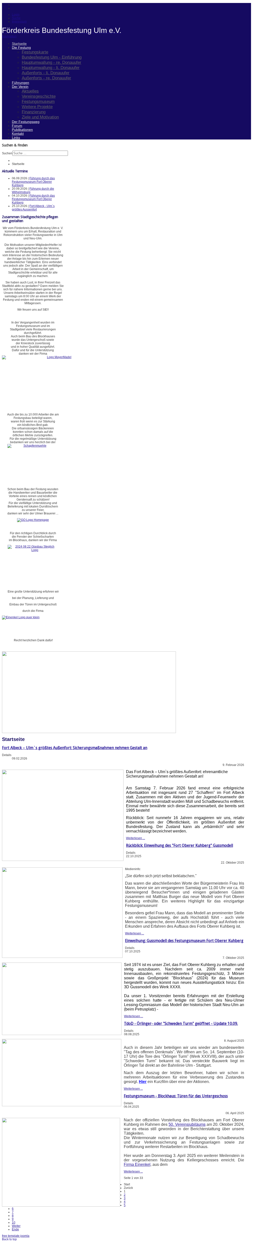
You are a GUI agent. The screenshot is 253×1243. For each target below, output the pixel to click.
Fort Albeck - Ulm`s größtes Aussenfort (33, 207)
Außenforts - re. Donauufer (46, 77)
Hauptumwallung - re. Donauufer (51, 62)
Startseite (19, 44)
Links (16, 137)
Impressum (19, 21)
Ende (15, 1229)
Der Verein (20, 87)
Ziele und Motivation (40, 117)
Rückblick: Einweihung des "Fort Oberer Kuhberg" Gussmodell (179, 845)
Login (16, 14)
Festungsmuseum (38, 101)
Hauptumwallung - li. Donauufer (51, 67)
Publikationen (22, 130)
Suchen (7, 153)
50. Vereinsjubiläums (187, 1124)
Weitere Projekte (37, 106)
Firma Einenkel (137, 1164)
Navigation (9, 36)
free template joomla (15, 1236)
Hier (143, 1082)
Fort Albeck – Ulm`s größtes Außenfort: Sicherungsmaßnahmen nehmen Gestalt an (74, 747)
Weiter (16, 1226)
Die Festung (21, 47)
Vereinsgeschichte (39, 96)
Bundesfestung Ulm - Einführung (52, 57)
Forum (17, 126)
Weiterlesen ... (135, 838)
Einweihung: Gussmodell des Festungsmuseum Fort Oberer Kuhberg (184, 940)
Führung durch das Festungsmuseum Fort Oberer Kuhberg (33, 182)
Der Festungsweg (26, 122)
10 (13, 1222)
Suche (16, 18)
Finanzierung (33, 111)
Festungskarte (35, 51)
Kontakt (18, 134)
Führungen (20, 83)
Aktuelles (30, 91)
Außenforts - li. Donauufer (45, 72)
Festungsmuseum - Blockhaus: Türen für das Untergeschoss (176, 1096)
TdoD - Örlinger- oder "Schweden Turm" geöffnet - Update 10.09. (181, 1023)
